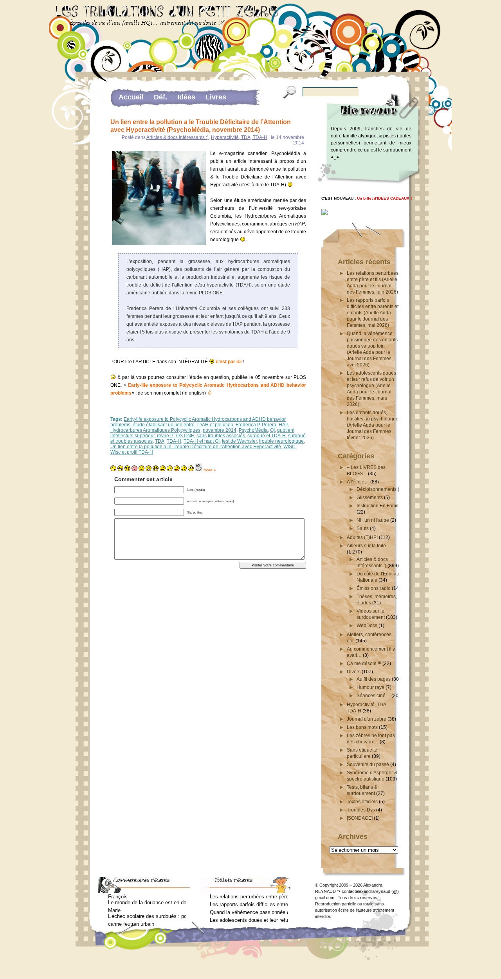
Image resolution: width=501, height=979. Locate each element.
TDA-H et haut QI (202, 441)
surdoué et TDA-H (266, 435)
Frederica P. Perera (256, 424)
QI (272, 430)
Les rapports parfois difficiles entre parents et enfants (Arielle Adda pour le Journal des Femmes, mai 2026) (372, 312)
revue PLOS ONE (175, 435)
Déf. (160, 97)
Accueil (131, 97)
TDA (159, 441)
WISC (289, 446)
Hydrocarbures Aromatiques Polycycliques (155, 430)
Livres (215, 97)
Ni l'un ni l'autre (373, 520)
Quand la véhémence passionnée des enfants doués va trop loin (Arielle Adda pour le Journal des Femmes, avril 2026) (249, 912)
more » (210, 470)
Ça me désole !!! (364, 663)
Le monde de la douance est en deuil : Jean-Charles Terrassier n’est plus (147, 902)
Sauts (363, 528)
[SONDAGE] (360, 818)
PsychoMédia (253, 430)
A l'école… (358, 482)
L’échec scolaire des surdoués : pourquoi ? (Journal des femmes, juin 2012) (147, 916)
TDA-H (174, 441)
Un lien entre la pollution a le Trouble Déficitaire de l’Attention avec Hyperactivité (195, 446)
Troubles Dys (361, 810)
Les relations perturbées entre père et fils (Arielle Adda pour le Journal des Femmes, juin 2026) (249, 897)
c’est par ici (228, 361)
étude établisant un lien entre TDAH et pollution (183, 424)
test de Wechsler (239, 441)
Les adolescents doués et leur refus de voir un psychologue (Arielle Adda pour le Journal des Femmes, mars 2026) (249, 920)
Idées (186, 97)
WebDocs (367, 625)
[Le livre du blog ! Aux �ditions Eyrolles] (324, 214)
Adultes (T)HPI (362, 537)
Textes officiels (362, 801)
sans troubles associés (220, 435)
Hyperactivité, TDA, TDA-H (239, 137)
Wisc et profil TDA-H (131, 452)
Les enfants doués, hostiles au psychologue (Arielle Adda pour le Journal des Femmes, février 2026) (372, 425)
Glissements (370, 497)
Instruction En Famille (379, 505)
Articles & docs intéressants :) (177, 137)
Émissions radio (374, 588)
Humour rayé (370, 687)
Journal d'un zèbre (366, 719)
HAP (283, 424)
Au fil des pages (374, 679)
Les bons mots (362, 727)
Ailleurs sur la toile (366, 545)
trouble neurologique (281, 441)
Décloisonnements (376, 489)
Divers (353, 671)
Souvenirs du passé (368, 764)
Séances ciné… (373, 695)
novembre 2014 (219, 430)
